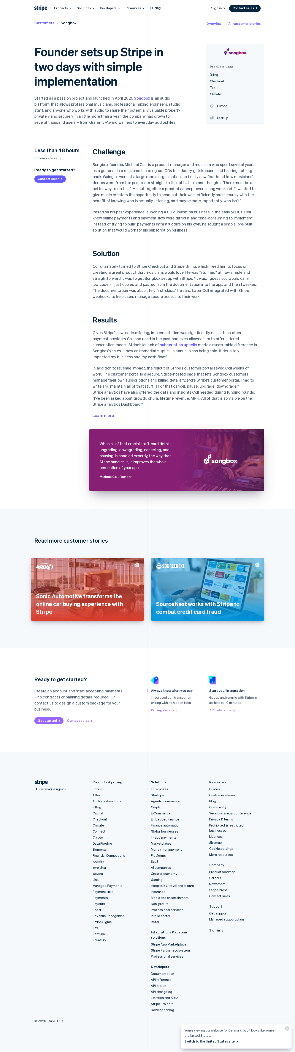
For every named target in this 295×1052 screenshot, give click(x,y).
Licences (216, 836)
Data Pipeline (102, 843)
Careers (215, 878)
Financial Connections (109, 855)
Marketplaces (161, 843)
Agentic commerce (165, 801)
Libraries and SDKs (165, 998)
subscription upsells (178, 344)
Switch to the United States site (209, 1041)
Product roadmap (222, 872)
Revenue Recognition (109, 916)
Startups (157, 795)
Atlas (96, 795)
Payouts (99, 904)
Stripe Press (218, 890)
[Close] (287, 1029)
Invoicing (99, 867)
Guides (214, 789)
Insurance (158, 891)
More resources (221, 854)
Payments (100, 897)
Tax (95, 928)
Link (96, 879)
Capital (98, 813)
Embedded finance (165, 819)
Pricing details (162, 710)
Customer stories (222, 795)
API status (158, 985)
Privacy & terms (221, 819)
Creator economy (164, 873)
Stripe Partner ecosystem (170, 950)
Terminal (99, 934)
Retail (155, 922)
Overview (213, 23)
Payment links (103, 891)
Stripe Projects (162, 1004)
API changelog (161, 991)
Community (218, 807)
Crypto (98, 837)
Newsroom (217, 884)
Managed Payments (107, 885)
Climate (98, 825)
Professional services (167, 910)
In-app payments (163, 837)
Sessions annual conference (230, 813)
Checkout (100, 819)
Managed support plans (226, 919)
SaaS (155, 861)
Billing (97, 807)
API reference (220, 710)
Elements (100, 849)
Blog (212, 801)
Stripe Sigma (102, 922)
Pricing (155, 8)
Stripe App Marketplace (168, 944)
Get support (218, 913)
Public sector (161, 916)
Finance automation (166, 825)
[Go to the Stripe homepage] (39, 782)
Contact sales (243, 8)
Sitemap (215, 842)
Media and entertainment (170, 897)
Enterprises (159, 789)
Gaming (156, 879)
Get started (47, 720)
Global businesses (164, 831)
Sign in (216, 8)
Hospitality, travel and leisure (172, 885)
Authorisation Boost (108, 801)
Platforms (158, 855)
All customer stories (244, 23)
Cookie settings (221, 848)
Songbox (142, 97)
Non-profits (159, 904)
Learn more (103, 415)
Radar (97, 910)
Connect (99, 831)
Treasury (99, 940)
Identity (98, 861)
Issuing (98, 873)
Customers (44, 22)
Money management (166, 849)
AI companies (161, 867)
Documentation (162, 973)
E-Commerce (161, 813)
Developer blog (162, 1010)
